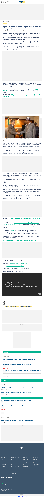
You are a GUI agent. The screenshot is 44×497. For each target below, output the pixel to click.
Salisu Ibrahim (16, 30)
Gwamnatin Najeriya (14, 306)
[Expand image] (41, 117)
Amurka (7, 306)
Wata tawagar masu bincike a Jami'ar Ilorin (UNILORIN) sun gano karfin (21, 223)
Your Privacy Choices (23, 496)
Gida (3, 21)
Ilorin (12, 230)
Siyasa (5, 361)
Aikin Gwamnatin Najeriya (26, 306)
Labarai (7, 21)
